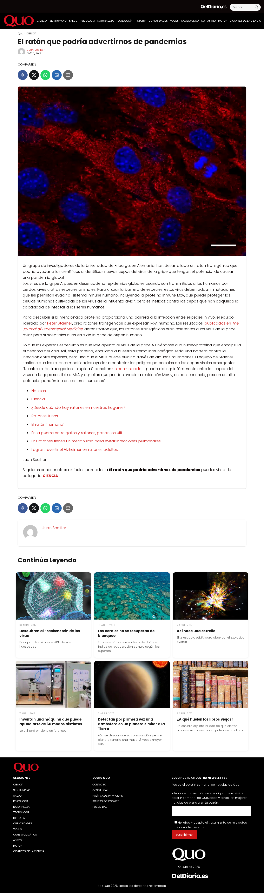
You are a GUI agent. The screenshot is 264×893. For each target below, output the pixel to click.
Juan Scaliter (36, 50)
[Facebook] (23, 75)
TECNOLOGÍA (124, 20)
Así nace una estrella (196, 630)
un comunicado (126, 368)
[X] (34, 75)
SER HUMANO (58, 20)
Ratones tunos (44, 415)
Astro (211, 20)
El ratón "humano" (47, 424)
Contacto (99, 784)
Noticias (38, 390)
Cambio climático (193, 20)
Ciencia (38, 399)
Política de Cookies (105, 801)
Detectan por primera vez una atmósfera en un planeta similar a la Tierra (131, 724)
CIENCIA (42, 20)
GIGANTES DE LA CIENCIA (245, 20)
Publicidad (99, 806)
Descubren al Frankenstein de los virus (49, 633)
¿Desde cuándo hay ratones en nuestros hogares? (78, 407)
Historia (140, 20)
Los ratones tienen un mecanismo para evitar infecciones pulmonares (96, 441)
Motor (222, 20)
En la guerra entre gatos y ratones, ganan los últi (76, 432)
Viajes (174, 20)
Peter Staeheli (59, 323)
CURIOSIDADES (158, 20)
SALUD (73, 20)
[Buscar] (256, 7)
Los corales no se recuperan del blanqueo (127, 633)
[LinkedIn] (57, 75)
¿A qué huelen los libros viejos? (205, 719)
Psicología (87, 20)
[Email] (68, 75)
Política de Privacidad (107, 795)
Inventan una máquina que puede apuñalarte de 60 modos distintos (50, 722)
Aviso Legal (100, 790)
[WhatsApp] (45, 75)
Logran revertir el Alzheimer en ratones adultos (74, 449)
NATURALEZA (105, 20)
